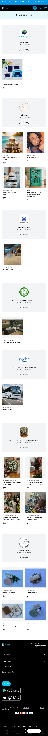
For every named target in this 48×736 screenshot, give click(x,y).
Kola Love (24, 115)
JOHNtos (24, 42)
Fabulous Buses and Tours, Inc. (24, 367)
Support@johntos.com (38, 645)
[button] (41, 8)
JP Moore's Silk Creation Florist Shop (24, 440)
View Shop (24, 49)
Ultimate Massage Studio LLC (24, 300)
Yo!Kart (26, 708)
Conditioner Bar (32, 592)
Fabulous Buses (8, 409)
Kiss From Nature (33, 157)
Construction (7, 267)
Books (29, 190)
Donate (6, 683)
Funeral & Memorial (9, 480)
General (5, 82)
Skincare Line (7, 155)
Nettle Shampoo (9, 592)
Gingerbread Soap (9, 626)
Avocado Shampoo (34, 626)
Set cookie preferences (16, 731)
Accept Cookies (34, 731)
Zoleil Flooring (24, 227)
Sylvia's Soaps (24, 551)
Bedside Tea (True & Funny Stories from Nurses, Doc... (34, 194)
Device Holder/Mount (10, 84)
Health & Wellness (8, 340)
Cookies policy (33, 726)
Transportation (8, 407)
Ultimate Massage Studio (12, 342)
